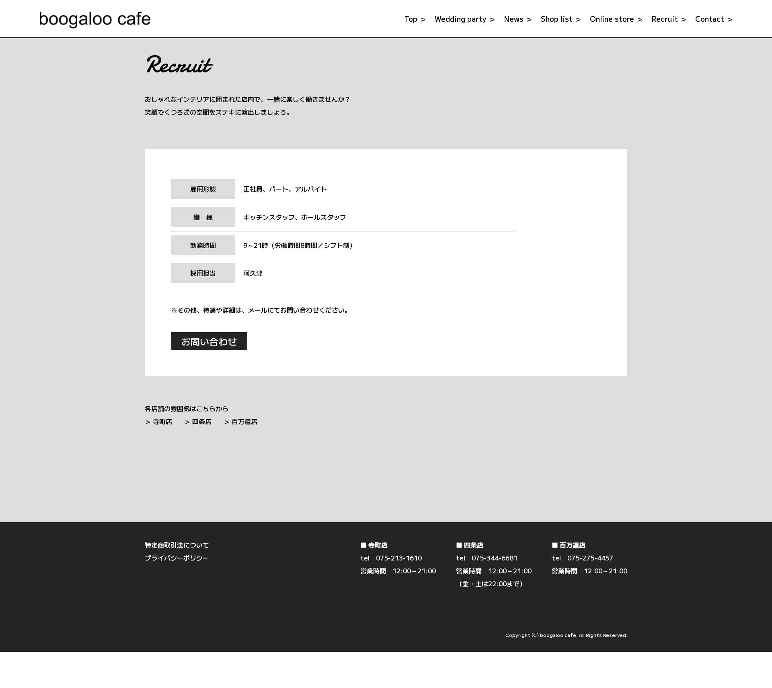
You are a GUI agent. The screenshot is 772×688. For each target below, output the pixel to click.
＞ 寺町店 (158, 421)
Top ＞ (415, 18)
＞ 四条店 (197, 421)
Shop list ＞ (561, 18)
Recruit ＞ (669, 18)
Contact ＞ (714, 18)
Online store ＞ (616, 18)
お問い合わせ (209, 341)
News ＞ (518, 18)
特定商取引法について (177, 545)
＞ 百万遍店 (240, 421)
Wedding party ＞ (465, 18)
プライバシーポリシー (177, 557)
